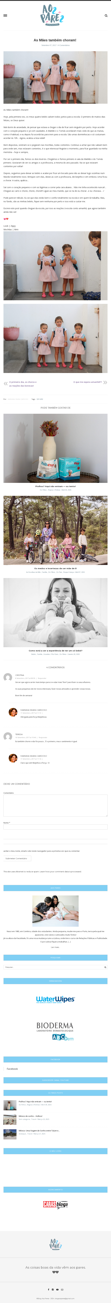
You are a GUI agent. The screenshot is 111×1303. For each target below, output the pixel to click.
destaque (22, 1134)
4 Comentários (64, 45)
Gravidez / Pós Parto (51, 654)
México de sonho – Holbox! (30, 1116)
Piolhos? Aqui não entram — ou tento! (55, 486)
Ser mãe (40, 399)
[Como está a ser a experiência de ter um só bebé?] (55, 613)
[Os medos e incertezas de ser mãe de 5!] (55, 531)
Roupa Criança (68, 572)
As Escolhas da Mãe (33, 572)
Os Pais (59, 572)
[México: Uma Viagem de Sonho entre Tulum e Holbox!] (9, 1134)
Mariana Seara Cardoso (18, 399)
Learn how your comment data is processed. (61, 871)
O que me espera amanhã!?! (87, 382)
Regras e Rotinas (54, 490)
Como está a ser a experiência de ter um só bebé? (55, 650)
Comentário (8, 793)
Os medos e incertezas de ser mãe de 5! (55, 568)
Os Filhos (43, 490)
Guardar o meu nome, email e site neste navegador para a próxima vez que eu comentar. (40, 851)
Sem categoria (24, 1119)
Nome (6, 823)
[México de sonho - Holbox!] (9, 1120)
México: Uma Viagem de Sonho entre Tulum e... (39, 1130)
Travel (33, 1119)
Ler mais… (55, 947)
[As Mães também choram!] (55, 79)
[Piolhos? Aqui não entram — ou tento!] (55, 449)
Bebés (33, 654)
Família (44, 572)
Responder (42, 678)
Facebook (12, 1068)
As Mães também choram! (55, 40)
